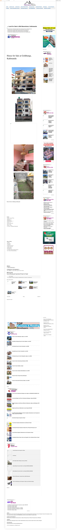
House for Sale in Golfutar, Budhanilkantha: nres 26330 (21, 370)
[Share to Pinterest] (12, 276)
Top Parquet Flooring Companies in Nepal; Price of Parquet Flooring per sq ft (24, 427)
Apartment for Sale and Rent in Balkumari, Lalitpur (48, 203)
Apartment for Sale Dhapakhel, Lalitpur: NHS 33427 (48, 206)
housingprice (16, 277)
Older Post (38, 296)
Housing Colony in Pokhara (28, 517)
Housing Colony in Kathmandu (11, 517)
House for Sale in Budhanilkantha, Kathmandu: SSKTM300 (51, 131)
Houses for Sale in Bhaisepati (11, 520)
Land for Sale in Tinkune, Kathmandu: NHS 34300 (50, 171)
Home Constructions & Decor (15, 8)
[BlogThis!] (10, 276)
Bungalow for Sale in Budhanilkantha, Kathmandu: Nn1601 (47, 326)
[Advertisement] (30, 17)
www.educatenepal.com (10, 523)
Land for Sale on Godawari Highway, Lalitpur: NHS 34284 (51, 181)
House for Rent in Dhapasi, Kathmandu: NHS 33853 (47, 228)
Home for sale (12, 6)
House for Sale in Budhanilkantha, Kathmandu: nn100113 (51, 116)
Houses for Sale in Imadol (29, 520)
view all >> (52, 139)
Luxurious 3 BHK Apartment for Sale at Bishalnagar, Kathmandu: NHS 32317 (49, 210)
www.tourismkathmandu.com (18, 523)
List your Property (51, 6)
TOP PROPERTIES (32, 8)
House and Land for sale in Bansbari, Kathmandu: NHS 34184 (51, 186)
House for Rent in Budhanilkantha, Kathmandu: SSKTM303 (49, 225)
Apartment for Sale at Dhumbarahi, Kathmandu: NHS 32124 (48, 212)
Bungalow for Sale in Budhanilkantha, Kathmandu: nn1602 (48, 323)
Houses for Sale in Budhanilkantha (21, 520)
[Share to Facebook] (11, 276)
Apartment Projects (39, 6)
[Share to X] (10, 276)
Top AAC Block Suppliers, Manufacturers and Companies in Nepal (22, 432)
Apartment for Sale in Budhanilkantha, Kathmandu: (48, 204)
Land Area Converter (39, 8)
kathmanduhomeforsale (21, 277)
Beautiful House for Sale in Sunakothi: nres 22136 (20, 351)
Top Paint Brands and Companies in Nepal (19, 450)
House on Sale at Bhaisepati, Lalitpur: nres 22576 (20, 336)
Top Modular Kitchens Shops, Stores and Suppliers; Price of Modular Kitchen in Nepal (25, 437)
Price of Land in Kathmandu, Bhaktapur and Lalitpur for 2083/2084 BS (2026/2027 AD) (25, 393)
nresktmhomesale (30, 277)
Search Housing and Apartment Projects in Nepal (17, 274)
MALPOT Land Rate (47, 8)
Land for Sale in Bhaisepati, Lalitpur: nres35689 (50, 176)
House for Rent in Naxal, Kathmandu (49, 222)
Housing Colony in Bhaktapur (37, 517)
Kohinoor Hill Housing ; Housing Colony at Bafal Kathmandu (21, 476)
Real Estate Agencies (24, 8)
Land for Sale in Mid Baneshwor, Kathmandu (23, 26)
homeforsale (13, 277)
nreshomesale (25, 277)
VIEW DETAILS (10, 267)
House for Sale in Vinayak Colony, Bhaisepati (19, 375)
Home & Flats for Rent (24, 6)
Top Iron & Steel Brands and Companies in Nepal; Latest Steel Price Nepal (23, 481)
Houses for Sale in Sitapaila (38, 520)
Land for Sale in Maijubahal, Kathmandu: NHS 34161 (50, 191)
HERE (10, 270)
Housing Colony (31, 6)
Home (7, 6)
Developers (45, 6)
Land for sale (17, 6)
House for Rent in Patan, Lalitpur (48, 223)
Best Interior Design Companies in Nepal (18, 417)
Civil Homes (14, 455)
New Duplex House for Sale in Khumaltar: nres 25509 (20, 346)
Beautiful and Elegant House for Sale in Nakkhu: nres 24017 (21, 341)
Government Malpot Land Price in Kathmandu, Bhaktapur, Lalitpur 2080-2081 (24, 398)
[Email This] (9, 276)
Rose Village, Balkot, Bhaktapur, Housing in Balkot (20, 460)
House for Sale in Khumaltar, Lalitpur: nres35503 (47, 332)
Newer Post (8, 296)
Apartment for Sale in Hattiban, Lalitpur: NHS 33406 (48, 208)
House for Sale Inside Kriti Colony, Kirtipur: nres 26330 (20, 380)
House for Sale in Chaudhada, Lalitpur (51, 126)
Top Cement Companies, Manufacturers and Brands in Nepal (21, 422)
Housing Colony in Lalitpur (20, 517)
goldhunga (10, 277)
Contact (7, 8)
